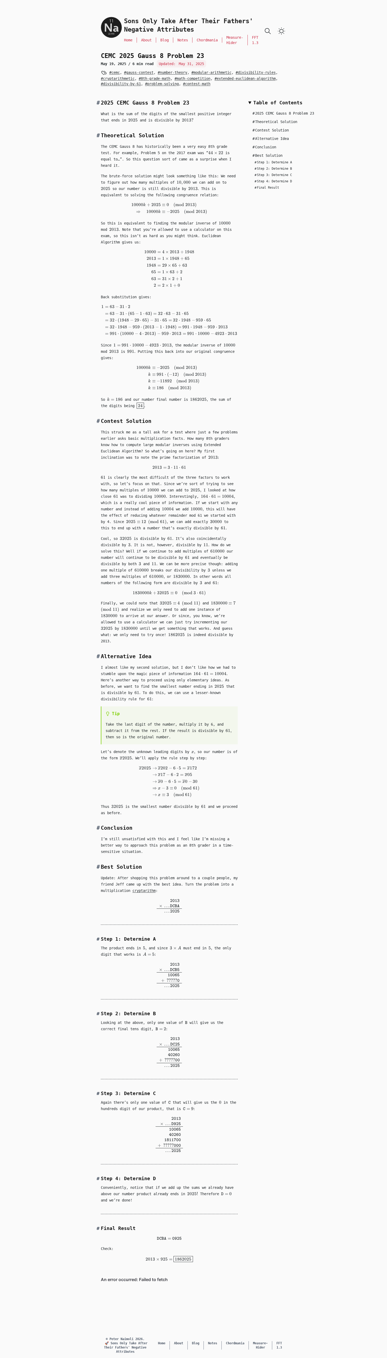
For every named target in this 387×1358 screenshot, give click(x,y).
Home (128, 40)
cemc (115, 72)
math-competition (193, 78)
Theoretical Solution (274, 122)
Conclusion (264, 147)
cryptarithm (144, 890)
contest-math (197, 83)
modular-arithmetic (212, 72)
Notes (182, 40)
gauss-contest (139, 72)
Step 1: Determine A (273, 162)
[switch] (281, 31)
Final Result (267, 187)
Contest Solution (270, 130)
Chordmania (207, 40)
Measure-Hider (234, 40)
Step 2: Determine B (273, 168)
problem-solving (163, 83)
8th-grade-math (155, 78)
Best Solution (267, 155)
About (146, 40)
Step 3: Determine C (273, 175)
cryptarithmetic (119, 78)
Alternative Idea (270, 138)
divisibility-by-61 (122, 83)
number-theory (173, 72)
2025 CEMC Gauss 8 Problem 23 (283, 113)
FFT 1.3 (255, 40)
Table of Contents (277, 102)
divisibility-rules (256, 72)
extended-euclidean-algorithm (246, 78)
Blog (164, 40)
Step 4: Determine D (273, 181)
